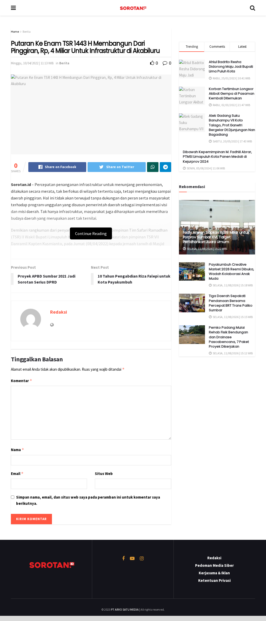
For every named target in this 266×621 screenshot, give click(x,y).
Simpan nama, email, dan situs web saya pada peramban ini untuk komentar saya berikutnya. (88, 500)
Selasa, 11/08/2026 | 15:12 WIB (232, 353)
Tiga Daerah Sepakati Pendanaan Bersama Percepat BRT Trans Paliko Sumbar (230, 303)
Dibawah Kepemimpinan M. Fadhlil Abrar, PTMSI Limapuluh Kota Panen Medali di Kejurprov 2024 (217, 156)
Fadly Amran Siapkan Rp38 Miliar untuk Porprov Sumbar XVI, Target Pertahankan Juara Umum (216, 237)
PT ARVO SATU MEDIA (125, 609)
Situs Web (104, 473)
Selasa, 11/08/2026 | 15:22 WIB (206, 249)
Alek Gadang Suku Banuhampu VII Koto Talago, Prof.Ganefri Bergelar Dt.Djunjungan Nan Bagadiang (232, 125)
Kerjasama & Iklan (214, 572)
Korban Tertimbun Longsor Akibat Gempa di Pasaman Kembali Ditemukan (231, 93)
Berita (27, 31)
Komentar (21, 380)
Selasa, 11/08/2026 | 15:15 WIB (232, 317)
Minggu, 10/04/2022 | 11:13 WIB (32, 63)
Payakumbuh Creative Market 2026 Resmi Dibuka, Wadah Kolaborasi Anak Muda (231, 271)
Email (17, 473)
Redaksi (58, 312)
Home (15, 31)
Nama (17, 449)
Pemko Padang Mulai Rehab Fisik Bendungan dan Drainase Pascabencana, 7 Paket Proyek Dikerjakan (229, 337)
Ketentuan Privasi (214, 580)
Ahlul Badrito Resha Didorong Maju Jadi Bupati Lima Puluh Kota (231, 66)
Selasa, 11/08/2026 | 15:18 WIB (232, 285)
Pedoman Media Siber (214, 565)
